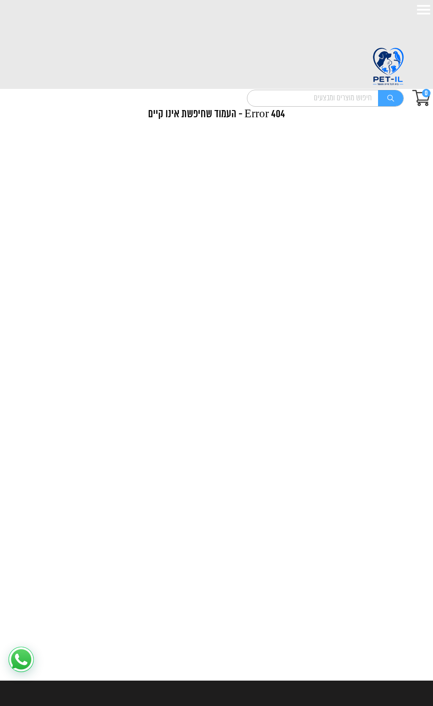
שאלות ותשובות (389, 570)
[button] (21, 659)
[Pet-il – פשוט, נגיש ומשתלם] (388, 67)
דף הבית (399, 403)
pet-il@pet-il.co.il (385, 660)
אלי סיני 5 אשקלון (389, 646)
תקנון (404, 503)
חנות (404, 430)
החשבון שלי (394, 516)
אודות (404, 417)
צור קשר (399, 457)
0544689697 (391, 632)
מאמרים (400, 444)
